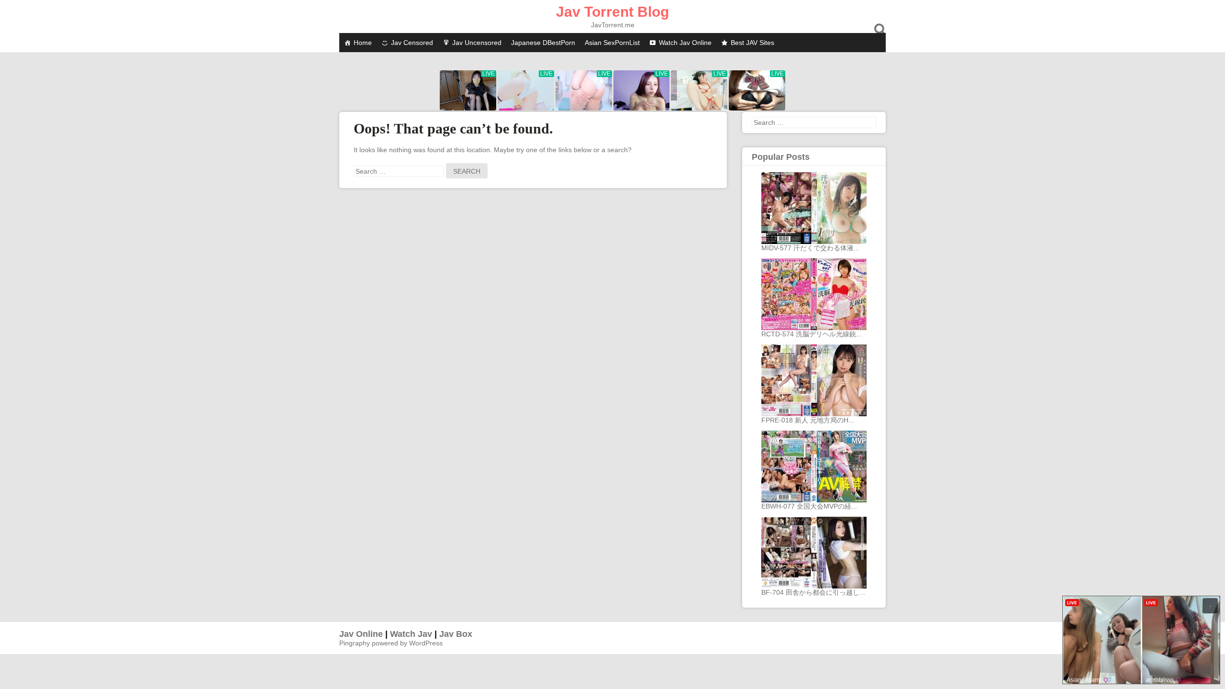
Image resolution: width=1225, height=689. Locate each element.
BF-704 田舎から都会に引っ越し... (813, 592)
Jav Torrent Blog (612, 12)
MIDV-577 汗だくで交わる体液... (810, 248)
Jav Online (361, 634)
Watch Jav (411, 634)
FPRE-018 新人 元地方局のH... (807, 420)
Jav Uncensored (476, 42)
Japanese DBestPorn (543, 42)
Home (363, 42)
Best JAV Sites (752, 42)
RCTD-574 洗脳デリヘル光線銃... (811, 334)
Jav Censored (412, 42)
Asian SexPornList (612, 42)
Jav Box (455, 634)
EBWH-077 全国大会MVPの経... (809, 506)
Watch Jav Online (685, 42)
